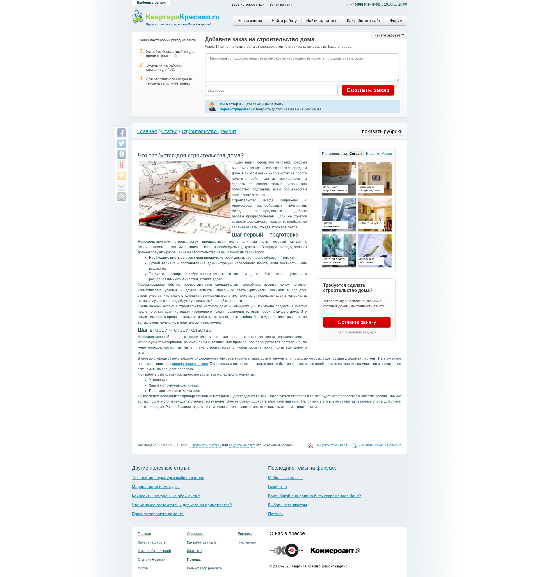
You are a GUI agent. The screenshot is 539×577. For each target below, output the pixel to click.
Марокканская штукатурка (156, 486)
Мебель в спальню (285, 477)
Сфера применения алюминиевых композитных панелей (332, 225)
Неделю (372, 154)
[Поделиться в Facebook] (121, 132)
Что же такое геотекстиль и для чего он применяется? (182, 505)
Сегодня (357, 154)
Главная (147, 131)
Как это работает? (389, 35)
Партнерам (247, 542)
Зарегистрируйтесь (205, 445)
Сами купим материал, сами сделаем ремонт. (370, 189)
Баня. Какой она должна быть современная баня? (314, 496)
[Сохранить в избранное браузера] (121, 175)
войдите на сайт (242, 445)
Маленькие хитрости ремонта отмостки (335, 189)
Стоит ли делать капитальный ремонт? (334, 261)
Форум (396, 20)
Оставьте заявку (357, 322)
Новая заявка (249, 20)
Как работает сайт (363, 20)
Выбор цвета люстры (287, 505)
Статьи (169, 131)
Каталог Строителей (154, 551)
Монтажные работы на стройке (366, 261)
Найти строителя (321, 20)
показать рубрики (382, 131)
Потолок (275, 514)
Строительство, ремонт (209, 131)
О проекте (195, 534)
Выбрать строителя (331, 445)
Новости (158, 560)
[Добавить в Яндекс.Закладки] (121, 164)
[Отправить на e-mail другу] (121, 186)
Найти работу (284, 20)
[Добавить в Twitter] (121, 143)
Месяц (387, 154)
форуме (325, 468)
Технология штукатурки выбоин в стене (168, 477)
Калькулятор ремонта (204, 568)
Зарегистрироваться (248, 4)
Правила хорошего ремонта (158, 514)
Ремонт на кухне (369, 222)
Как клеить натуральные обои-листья (166, 496)
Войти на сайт (281, 4)
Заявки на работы (152, 542)
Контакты (194, 551)
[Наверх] (121, 196)
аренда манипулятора (190, 364)
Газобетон (277, 486)
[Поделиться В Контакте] (121, 154)
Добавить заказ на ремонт (380, 445)
